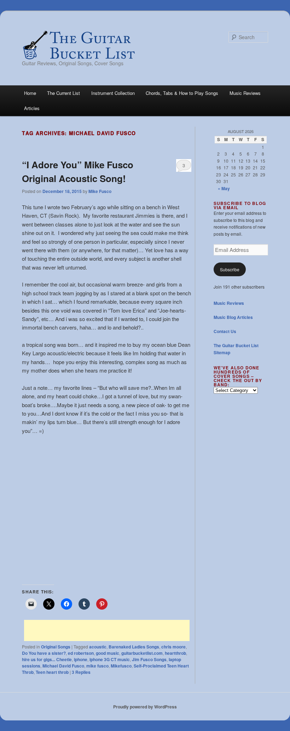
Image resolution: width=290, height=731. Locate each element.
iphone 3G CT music (109, 659)
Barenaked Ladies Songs (134, 647)
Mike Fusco (99, 191)
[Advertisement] (107, 630)
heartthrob (175, 653)
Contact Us (225, 331)
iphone (80, 659)
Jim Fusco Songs (149, 659)
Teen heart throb (52, 672)
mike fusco (97, 666)
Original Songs (55, 647)
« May (224, 188)
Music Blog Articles (233, 317)
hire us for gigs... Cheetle (47, 659)
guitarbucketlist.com (142, 653)
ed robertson (81, 653)
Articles (32, 108)
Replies (81, 672)
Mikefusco (121, 666)
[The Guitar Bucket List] (78, 45)
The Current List (63, 93)
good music (107, 653)
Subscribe (229, 269)
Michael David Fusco (63, 666)
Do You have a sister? (44, 653)
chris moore (173, 647)
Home (30, 93)
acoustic (97, 647)
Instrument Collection (113, 93)
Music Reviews (245, 93)
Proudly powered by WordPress (145, 706)
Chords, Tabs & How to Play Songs (182, 93)
